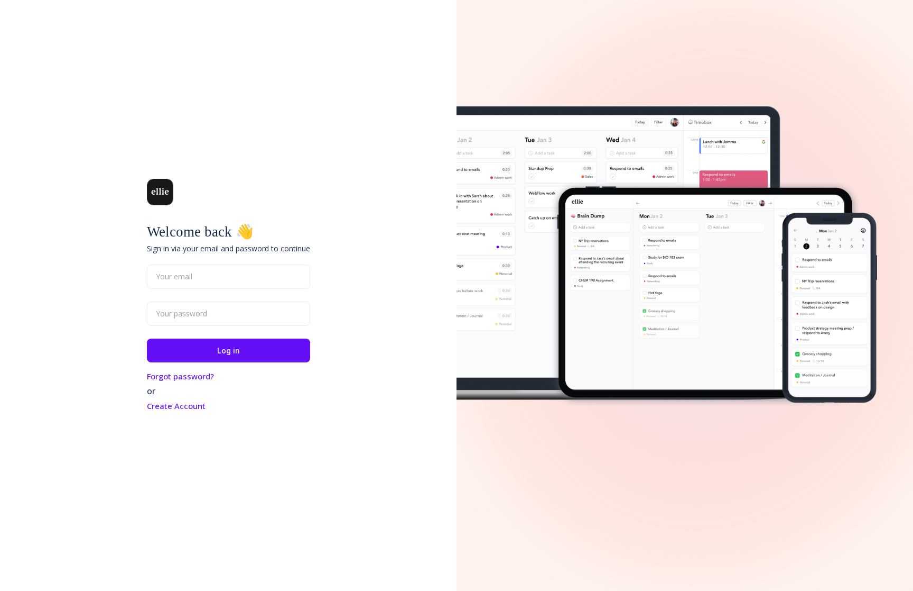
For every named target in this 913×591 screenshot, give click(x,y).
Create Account (176, 406)
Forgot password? (180, 376)
